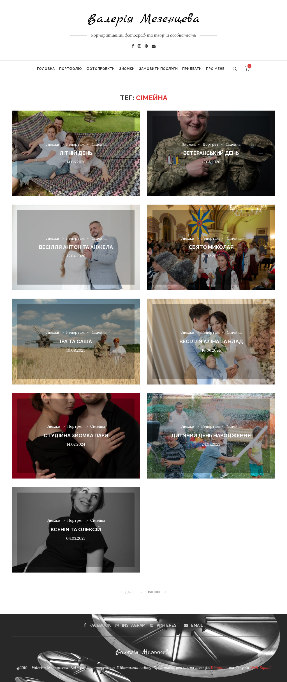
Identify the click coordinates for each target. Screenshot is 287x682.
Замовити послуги (158, 69)
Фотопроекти (100, 69)
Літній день (75, 153)
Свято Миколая (211, 247)
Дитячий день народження (211, 435)
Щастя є (220, 667)
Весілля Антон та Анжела (76, 247)
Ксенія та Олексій (76, 529)
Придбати (192, 69)
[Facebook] (133, 46)
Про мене (215, 69)
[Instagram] (139, 46)
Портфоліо (70, 69)
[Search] (234, 69)
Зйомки (127, 69)
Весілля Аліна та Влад (211, 341)
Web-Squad (260, 667)
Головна (46, 69)
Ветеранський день (211, 153)
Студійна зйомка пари (76, 435)
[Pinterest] (146, 46)
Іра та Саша (76, 341)
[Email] (154, 46)
